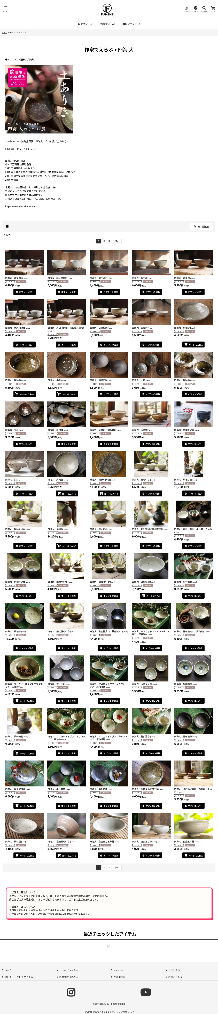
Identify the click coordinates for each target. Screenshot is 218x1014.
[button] (6, 9)
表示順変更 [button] (203, 226)
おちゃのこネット (103, 1012)
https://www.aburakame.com (21, 206)
